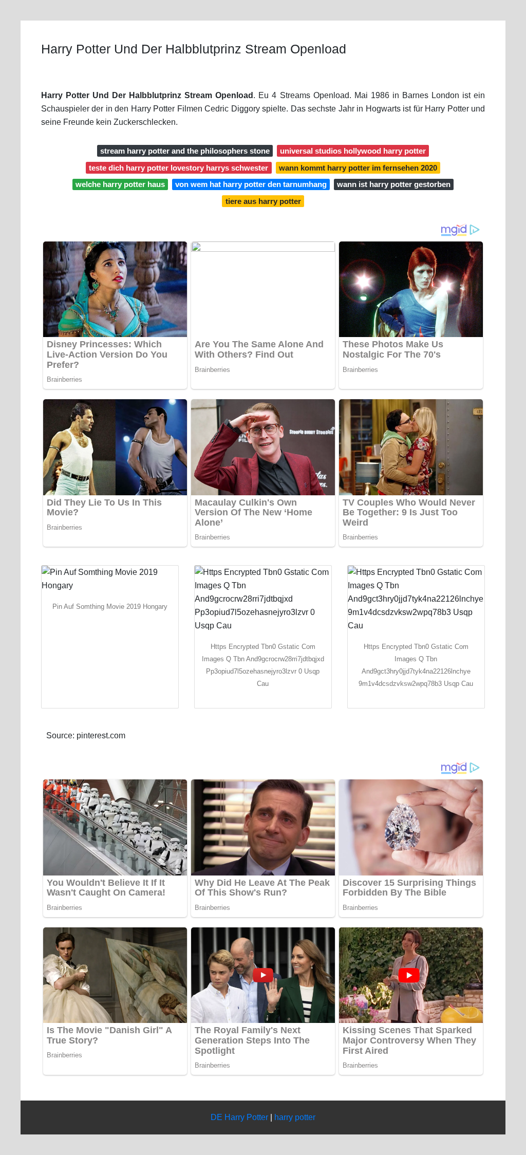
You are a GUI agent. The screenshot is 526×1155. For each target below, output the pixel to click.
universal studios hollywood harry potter (353, 150)
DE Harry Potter (239, 1117)
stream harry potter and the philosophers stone (185, 150)
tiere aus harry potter (263, 201)
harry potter (294, 1117)
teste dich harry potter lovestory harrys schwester (178, 167)
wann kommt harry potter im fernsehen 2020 (358, 167)
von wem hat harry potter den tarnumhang (251, 184)
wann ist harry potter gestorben (393, 184)
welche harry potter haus (120, 184)
